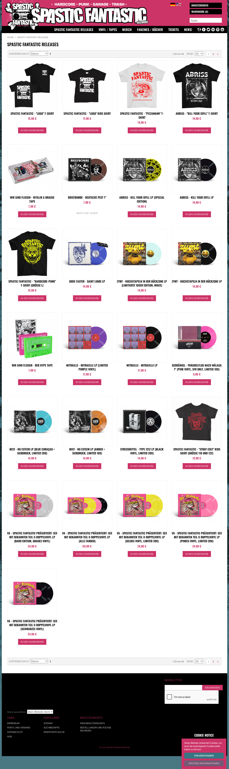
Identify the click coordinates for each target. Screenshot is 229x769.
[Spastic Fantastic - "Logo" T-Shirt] (32, 85)
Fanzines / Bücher (150, 29)
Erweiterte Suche (54, 732)
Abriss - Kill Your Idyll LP (197, 197)
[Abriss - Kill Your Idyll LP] (142, 169)
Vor (218, 54)
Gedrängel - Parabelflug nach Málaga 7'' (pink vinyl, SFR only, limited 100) (197, 367)
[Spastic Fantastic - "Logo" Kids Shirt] (87, 85)
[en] (179, 4)
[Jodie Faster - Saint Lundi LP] (87, 253)
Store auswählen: (16, 712)
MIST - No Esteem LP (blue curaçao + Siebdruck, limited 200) (32, 451)
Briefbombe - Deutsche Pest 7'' (87, 197)
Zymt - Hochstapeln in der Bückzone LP (197, 281)
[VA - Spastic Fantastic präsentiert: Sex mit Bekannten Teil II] (32, 505)
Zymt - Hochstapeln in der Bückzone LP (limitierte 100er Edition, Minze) (142, 283)
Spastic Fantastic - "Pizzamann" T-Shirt (142, 115)
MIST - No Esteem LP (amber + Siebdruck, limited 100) (87, 451)
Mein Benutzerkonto (92, 723)
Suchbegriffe (52, 727)
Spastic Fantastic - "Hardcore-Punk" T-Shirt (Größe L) (32, 283)
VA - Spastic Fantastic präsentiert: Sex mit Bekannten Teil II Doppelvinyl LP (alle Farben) (87, 537)
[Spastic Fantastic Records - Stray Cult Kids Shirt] (197, 421)
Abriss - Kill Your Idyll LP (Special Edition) (141, 199)
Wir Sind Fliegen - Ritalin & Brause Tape (32, 199)
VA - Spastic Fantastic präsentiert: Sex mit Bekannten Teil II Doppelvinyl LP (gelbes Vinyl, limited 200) (142, 537)
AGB (9, 736)
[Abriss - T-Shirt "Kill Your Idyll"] (197, 85)
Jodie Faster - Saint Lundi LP (87, 281)
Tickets (173, 29)
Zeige (190, 53)
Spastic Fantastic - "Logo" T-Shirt (32, 113)
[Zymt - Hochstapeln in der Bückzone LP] (142, 253)
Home (10, 37)
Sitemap (48, 723)
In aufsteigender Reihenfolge (51, 54)
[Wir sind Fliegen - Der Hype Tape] (32, 337)
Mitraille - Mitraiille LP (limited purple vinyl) (87, 367)
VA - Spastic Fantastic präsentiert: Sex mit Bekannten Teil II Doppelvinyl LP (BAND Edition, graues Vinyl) (32, 537)
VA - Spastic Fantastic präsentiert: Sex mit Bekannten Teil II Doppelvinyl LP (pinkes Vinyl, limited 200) (197, 537)
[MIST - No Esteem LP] (32, 421)
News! (188, 29)
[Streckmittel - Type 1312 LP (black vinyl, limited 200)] (142, 421)
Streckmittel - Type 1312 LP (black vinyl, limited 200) (142, 451)
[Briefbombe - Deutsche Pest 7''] (87, 169)
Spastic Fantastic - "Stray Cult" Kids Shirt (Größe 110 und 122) (196, 451)
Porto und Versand (18, 727)
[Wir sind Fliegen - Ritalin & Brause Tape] (32, 169)
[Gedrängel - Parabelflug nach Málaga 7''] (197, 337)
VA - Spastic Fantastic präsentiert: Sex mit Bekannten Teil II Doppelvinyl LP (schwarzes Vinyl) (32, 625)
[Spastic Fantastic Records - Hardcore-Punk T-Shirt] (32, 253)
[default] (173, 4)
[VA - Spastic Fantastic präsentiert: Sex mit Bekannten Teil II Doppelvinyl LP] (87, 505)
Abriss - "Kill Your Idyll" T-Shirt (197, 113)
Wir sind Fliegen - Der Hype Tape (32, 365)
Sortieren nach (19, 53)
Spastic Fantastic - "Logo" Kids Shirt (87, 113)
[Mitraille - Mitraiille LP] (87, 337)
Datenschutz (15, 732)
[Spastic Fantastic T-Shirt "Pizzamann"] (142, 85)
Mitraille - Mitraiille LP (141, 365)
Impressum (13, 723)
